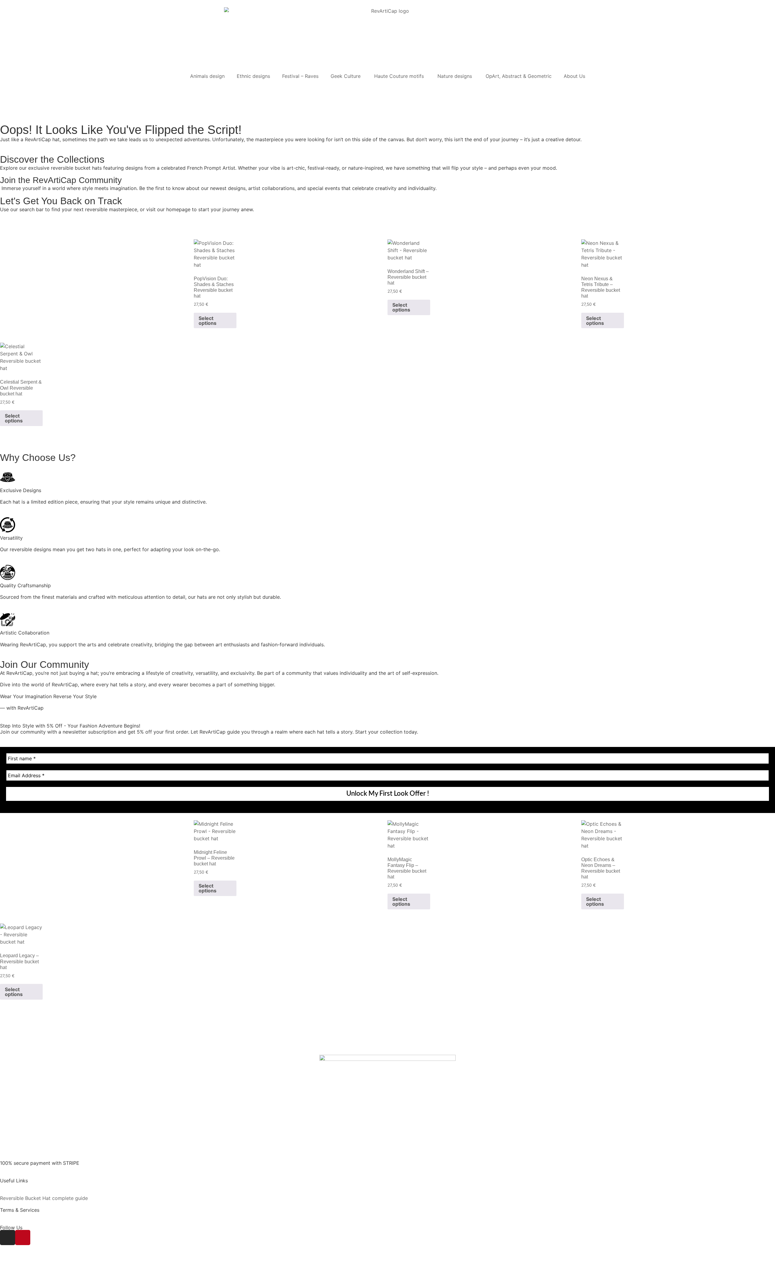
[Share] (29, 1265)
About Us (574, 76)
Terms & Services (19, 1210)
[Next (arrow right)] (17, 1273)
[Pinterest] (22, 1237)
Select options (207, 320)
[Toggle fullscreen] (17, 1265)
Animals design (207, 76)
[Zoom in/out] (5, 1265)
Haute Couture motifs (399, 76)
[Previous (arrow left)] (5, 1273)
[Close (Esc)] (40, 1265)
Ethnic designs (253, 76)
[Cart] (7, 88)
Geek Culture (346, 76)
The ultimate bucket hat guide (34, 1187)
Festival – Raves (300, 76)
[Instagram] (7, 1237)
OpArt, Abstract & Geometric (519, 76)
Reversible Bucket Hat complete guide (44, 1198)
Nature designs (455, 76)
